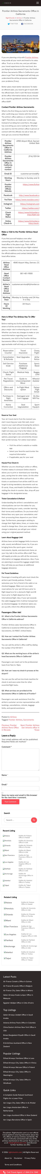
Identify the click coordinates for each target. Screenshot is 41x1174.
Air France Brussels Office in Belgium (17, 986)
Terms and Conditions (13, 1164)
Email (4, 784)
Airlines (19, 18)
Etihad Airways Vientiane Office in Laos (18, 1058)
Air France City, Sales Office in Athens (18, 990)
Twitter (14, 24)
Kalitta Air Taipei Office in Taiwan (25, 886)
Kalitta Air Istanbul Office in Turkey (25, 881)
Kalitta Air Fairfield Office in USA (25, 870)
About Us (8, 1158)
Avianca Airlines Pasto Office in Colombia (19, 1023)
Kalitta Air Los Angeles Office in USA (25, 864)
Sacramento (28, 719)
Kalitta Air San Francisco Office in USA (25, 857)
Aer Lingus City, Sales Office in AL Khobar (19, 1103)
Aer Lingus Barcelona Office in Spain (17, 1120)
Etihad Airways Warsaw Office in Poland (19, 1067)
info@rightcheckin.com (17, 1143)
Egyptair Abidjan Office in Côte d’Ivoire (18, 1003)
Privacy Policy (30, 1158)
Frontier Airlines (31, 57)
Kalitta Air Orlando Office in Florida (25, 846)
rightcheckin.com (15, 1152)
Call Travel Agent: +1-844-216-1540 (22, 1172)
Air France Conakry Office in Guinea (17, 981)
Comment (7, 747)
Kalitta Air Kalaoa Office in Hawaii (25, 837)
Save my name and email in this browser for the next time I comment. (19, 796)
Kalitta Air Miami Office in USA (25, 851)
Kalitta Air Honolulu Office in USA (26, 842)
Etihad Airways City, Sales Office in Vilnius (19, 1063)
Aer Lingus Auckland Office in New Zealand (20, 1115)
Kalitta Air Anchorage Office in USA (26, 876)
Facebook (28, 24)
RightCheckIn (10, 18)
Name (4, 775)
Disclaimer (18, 1158)
